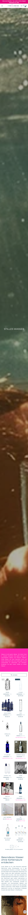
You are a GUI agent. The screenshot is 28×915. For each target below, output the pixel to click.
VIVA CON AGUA (7, 838)
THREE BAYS (20, 838)
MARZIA (20, 796)
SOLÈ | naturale (7, 817)
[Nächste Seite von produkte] (18, 846)
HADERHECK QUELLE (20, 754)
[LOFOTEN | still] (7, 768)
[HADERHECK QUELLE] (21, 747)
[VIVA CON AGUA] (7, 830)
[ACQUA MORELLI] (7, 705)
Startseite (3, 11)
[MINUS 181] (7, 788)
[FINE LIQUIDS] (13, 5)
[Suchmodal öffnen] (21, 5)
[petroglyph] (7, 726)
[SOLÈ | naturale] (7, 809)
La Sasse (21, 692)
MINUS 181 (7, 796)
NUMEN (20, 775)
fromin (7, 692)
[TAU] (21, 809)
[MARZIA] (21, 788)
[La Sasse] (21, 684)
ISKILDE (20, 734)
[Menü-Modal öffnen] (2, 5)
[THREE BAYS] (21, 830)
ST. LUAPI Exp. (7, 754)
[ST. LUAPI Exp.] (7, 747)
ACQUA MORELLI (7, 713)
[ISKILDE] (21, 726)
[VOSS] (21, 705)
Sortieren (15, 675)
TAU (20, 817)
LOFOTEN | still (7, 775)
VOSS (20, 713)
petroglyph (7, 734)
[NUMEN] (21, 768)
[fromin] (7, 684)
